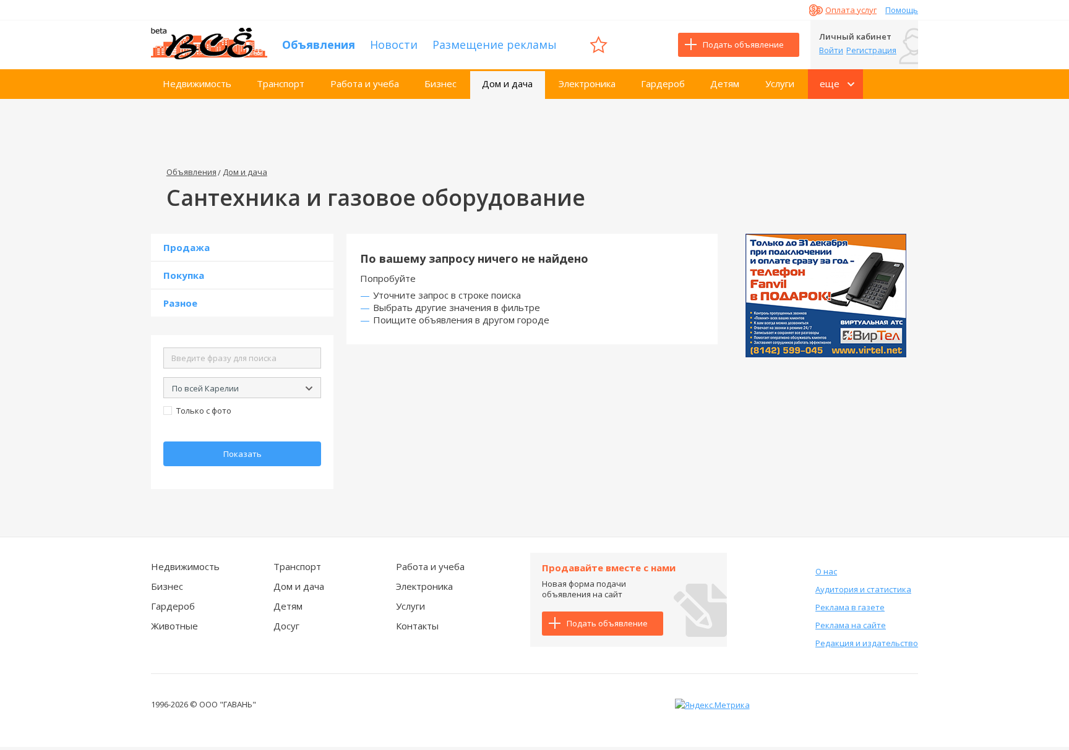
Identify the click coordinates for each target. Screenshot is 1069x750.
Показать (242, 453)
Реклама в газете (850, 607)
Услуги (779, 83)
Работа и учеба (364, 83)
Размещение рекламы (494, 44)
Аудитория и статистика (863, 589)
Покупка (183, 275)
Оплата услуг (851, 9)
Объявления (318, 44)
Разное (180, 303)
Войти (831, 50)
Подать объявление (743, 44)
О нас (826, 571)
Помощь (901, 9)
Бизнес (440, 83)
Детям (724, 83)
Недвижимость (197, 83)
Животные (174, 626)
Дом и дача (507, 83)
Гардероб (663, 83)
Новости (394, 44)
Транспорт (280, 83)
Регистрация (871, 50)
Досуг (286, 626)
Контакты (417, 626)
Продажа (186, 247)
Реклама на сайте (850, 625)
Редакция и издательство (866, 643)
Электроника (587, 83)
